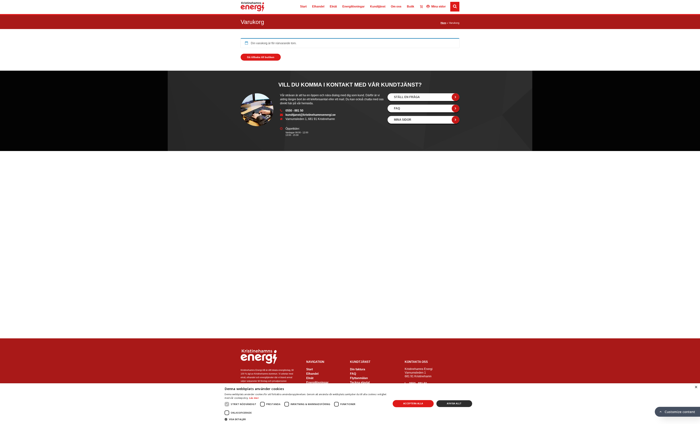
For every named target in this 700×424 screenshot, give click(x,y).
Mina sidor (438, 6)
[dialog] (350, 403)
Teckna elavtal (360, 382)
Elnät (333, 6)
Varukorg (420, 7)
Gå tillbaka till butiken (260, 57)
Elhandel (318, 6)
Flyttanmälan (359, 378)
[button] (305, 419)
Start (303, 6)
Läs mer (254, 398)
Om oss (396, 6)
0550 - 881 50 (294, 110)
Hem (443, 22)
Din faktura (357, 369)
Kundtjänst (377, 6)
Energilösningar (353, 6)
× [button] (696, 387)
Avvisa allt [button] (454, 403)
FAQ (353, 373)
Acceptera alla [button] (413, 403)
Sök (499, 6)
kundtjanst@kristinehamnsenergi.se (310, 114)
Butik (410, 6)
